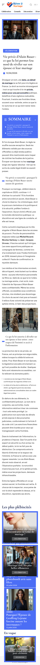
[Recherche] (30, 4)
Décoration (20, 657)
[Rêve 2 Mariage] (15, 4)
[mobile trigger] (4, 4)
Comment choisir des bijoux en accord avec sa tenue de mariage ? (20, 531)
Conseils (9, 611)
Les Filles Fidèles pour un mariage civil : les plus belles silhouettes (20, 565)
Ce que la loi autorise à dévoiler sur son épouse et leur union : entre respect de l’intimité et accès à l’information (20, 133)
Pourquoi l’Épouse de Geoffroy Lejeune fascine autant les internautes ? (18, 619)
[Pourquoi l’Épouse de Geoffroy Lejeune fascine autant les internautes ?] (20, 600)
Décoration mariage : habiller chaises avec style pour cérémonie (20, 651)
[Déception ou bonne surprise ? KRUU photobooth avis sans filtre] (20, 557)
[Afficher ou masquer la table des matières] (33, 120)
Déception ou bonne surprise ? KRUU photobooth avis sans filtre (18, 577)
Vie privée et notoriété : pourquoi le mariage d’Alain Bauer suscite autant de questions (20, 127)
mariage (31, 161)
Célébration (11, 51)
